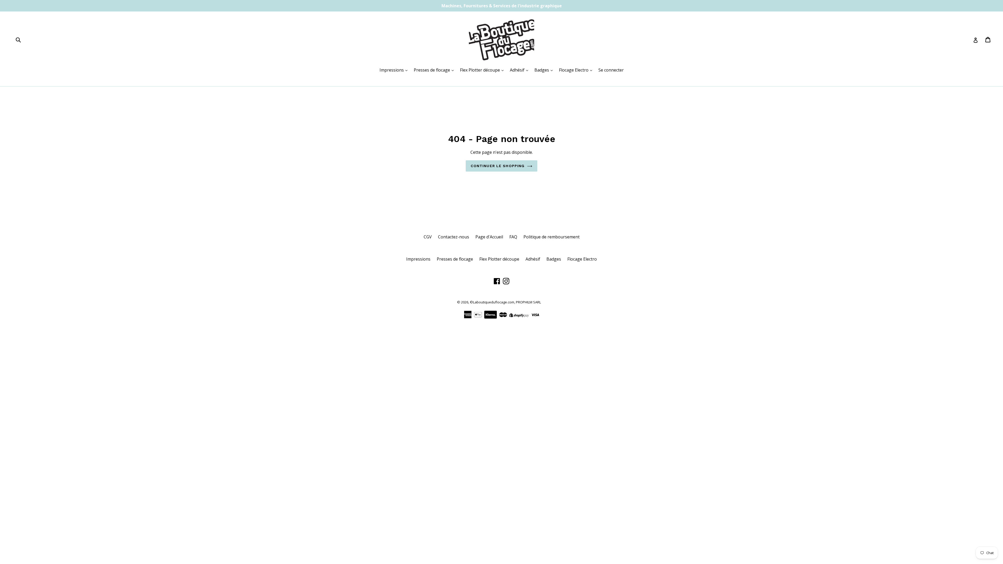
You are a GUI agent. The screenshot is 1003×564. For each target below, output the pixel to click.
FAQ (513, 237)
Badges (542, 70)
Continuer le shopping (498, 166)
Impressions (392, 70)
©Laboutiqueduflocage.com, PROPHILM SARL (505, 302)
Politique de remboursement (551, 237)
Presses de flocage (432, 70)
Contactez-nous (453, 237)
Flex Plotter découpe (480, 70)
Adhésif (518, 70)
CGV (428, 237)
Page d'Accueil (489, 237)
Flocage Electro (574, 70)
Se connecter (611, 70)
